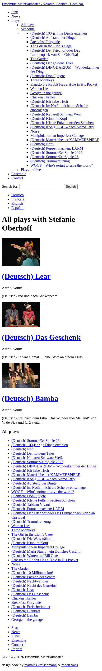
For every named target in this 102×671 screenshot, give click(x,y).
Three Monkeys (42, 80)
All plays (27, 25)
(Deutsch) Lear (26, 276)
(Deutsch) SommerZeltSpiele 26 (54, 157)
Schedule (28, 29)
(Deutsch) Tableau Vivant (30, 504)
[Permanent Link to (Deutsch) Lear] (21, 265)
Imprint (16, 649)
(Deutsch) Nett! (42, 144)
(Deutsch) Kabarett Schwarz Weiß (56, 114)
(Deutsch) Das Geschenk (41, 337)
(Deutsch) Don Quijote (47, 76)
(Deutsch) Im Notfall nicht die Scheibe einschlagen (49, 487)
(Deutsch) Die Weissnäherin (32, 539)
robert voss (69, 665)
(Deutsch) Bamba (30, 398)
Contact (17, 178)
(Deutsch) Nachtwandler (29, 581)
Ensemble (18, 174)
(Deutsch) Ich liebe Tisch (49, 101)
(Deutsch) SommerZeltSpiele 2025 (56, 153)
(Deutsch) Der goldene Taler (51, 63)
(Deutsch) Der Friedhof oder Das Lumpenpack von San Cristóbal (55, 52)
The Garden (39, 59)
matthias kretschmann (40, 665)
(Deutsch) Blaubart (25, 611)
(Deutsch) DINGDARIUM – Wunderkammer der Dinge (53, 466)
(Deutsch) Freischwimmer (30, 607)
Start (14, 12)
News (15, 16)
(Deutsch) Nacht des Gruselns (33, 585)
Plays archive (31, 170)
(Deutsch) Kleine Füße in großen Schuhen (62, 123)
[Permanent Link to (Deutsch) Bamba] (21, 387)
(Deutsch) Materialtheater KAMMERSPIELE (64, 140)
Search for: (10, 186)
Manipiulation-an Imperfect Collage (57, 135)
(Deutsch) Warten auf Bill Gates (35, 556)
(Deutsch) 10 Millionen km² (32, 573)
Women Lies (39, 89)
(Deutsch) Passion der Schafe (33, 577)
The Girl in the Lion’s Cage (51, 46)
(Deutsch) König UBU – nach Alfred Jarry (62, 127)
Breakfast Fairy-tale (45, 42)
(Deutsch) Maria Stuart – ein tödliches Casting (45, 551)
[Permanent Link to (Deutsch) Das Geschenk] (21, 326)
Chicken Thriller (42, 97)
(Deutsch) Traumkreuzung (50, 161)
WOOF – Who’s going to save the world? (61, 165)
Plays (15, 20)
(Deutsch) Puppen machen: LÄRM (56, 148)
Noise (34, 131)
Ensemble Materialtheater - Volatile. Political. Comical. (43, 4)
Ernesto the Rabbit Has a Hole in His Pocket (63, 84)
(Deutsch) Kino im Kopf (48, 118)
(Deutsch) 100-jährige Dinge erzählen (58, 33)
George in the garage (46, 93)
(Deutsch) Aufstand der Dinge (52, 38)
